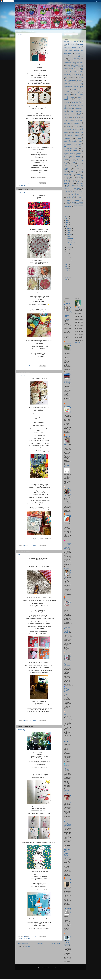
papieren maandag (79, 135)
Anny (25, 183)
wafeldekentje (67, 199)
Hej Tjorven (67, 373)
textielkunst (73, 186)
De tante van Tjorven (67, 304)
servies (78, 165)
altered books (70, 46)
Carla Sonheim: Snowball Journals (66, 690)
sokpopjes (80, 172)
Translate (75, 36)
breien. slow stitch (75, 65)
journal (82, 105)
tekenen (28, 938)
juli (67, 249)
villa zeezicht (67, 908)
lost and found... (79, 120)
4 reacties (34, 936)
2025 (66, 214)
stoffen (77, 177)
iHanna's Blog (67, 542)
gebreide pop (67, 83)
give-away (76, 86)
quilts (76, 148)
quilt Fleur (26, 368)
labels (71, 117)
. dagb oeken (66, 41)
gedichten (75, 83)
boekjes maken (75, 55)
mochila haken (77, 126)
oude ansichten (70, 134)
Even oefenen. (22, 192)
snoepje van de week (74, 171)
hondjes (28, 722)
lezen (76, 117)
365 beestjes (75, 41)
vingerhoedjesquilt (75, 194)
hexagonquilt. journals (78, 94)
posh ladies (67, 143)
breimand (80, 66)
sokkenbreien (73, 172)
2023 (66, 218)
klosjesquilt (73, 113)
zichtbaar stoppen (78, 203)
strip (75, 180)
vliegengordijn (73, 196)
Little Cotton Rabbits (67, 628)
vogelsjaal (81, 196)
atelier (65, 49)
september (69, 234)
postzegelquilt (78, 143)
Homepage (39, 943)
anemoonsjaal (78, 46)
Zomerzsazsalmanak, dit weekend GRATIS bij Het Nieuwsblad (67, 854)
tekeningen (80, 183)
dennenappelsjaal (78, 75)
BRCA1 (70, 59)
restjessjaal (66, 159)
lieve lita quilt (76, 119)
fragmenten (73, 81)
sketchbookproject (77, 169)
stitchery (73, 177)
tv (75, 191)
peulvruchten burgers (77, 137)
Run (71, 160)
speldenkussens (77, 174)
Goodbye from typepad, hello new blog (67, 631)
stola (81, 178)
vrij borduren (70, 197)
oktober (69, 232)
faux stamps (79, 80)
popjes (65, 141)
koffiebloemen (67, 114)
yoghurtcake (80, 202)
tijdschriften (77, 188)
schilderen (72, 163)
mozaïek (75, 128)
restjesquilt (79, 157)
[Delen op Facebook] (44, 183)
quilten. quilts (78, 146)
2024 (66, 216)
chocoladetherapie (67, 71)
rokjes (78, 159)
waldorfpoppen (67, 200)
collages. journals (70, 72)
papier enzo (70, 135)
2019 (66, 226)
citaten (75, 71)
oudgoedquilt (79, 134)
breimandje (66, 68)
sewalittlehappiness (68, 166)
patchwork (68, 137)
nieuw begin (80, 128)
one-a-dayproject (72, 131)
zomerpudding (68, 206)
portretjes (80, 141)
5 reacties (34, 365)
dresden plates (80, 77)
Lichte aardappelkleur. (24, 555)
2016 (66, 268)
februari (69, 260)
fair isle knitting (71, 80)
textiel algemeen (75, 185)
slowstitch (66, 171)
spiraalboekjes (67, 175)
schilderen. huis (68, 165)
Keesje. (71, 110)
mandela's (80, 122)
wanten (77, 200)
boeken (66, 55)
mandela (73, 122)
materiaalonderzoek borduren (70, 125)
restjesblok (73, 157)
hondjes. (79, 99)
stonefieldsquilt (67, 180)
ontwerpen (66, 132)
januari (68, 262)
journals (67, 107)
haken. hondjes (77, 91)
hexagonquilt (67, 94)
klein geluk (70, 111)
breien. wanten (72, 66)
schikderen (66, 163)
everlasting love (74, 78)
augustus (69, 247)
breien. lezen (79, 62)
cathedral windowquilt (77, 69)
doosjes (73, 77)
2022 (66, 220)
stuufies (73, 181)
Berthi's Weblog (66, 822)
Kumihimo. (21, 35)
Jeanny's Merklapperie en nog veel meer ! (67, 792)
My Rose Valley (66, 713)
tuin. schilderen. (69, 191)
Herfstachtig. (21, 730)
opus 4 (71, 132)
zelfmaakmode (69, 203)
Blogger (60, 967)
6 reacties (34, 720)
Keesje (65, 110)
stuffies (65, 181)
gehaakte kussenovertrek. (76, 84)
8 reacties (34, 545)
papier (65, 135)
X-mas (73, 202)
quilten (66, 146)
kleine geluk (79, 111)
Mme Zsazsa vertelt (67, 850)
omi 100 (74, 129)
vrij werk (79, 197)
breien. (65, 60)
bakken (71, 49)
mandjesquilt (67, 123)
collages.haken (79, 72)
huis (73, 101)
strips (80, 180)
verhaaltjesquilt (75, 193)
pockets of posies (68, 140)
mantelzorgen (77, 123)
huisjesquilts (66, 102)
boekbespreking (67, 53)
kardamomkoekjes (78, 108)
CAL (69, 69)
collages (23, 722)
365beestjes (72, 43)
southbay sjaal (67, 174)
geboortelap (79, 81)
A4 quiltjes (73, 44)
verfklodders (67, 193)
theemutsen (79, 186)
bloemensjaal (78, 52)
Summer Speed (67, 743)
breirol (71, 68)
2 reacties (34, 183)
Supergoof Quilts (67, 569)
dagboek (71, 75)
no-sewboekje (68, 129)
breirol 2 (77, 68)
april (68, 255)
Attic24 (66, 741)
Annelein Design (66, 599)
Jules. (74, 107)
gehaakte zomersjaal (68, 86)
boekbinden (78, 53)
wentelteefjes (66, 202)
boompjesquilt (72, 57)
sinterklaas (78, 168)
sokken (82, 171)
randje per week (67, 154)
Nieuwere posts (23, 943)
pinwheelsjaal (67, 138)
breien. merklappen (79, 63)
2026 (66, 212)
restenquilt (66, 157)
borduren (79, 57)
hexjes (77, 96)
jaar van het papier (75, 105)
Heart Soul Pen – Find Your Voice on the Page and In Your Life (67, 546)
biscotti (65, 50)
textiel (68, 185)
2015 (66, 270)
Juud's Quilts (67, 488)
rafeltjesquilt (78, 153)
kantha (65, 108)
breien (76, 59)
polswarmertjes (78, 140)
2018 (66, 264)
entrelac (67, 78)
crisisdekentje (67, 74)
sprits (72, 175)
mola (22, 368)
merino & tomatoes (66, 766)
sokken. (66, 172)
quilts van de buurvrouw (71, 150)
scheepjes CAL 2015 (75, 162)
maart (68, 257)
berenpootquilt (77, 49)
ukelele (80, 191)
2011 (66, 279)
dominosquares (67, 77)
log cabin (72, 120)
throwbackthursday (67, 188)
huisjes (79, 101)
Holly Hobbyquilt (70, 97)
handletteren (66, 92)
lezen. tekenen (68, 119)
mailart (67, 122)
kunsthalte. (66, 117)
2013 (66, 275)
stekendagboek (78, 175)
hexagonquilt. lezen (69, 96)
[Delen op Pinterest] (45, 183)
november (69, 230)
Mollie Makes (68, 128)
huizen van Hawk (76, 102)
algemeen (80, 44)
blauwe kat (76, 50)
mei (68, 253)
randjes (73, 154)
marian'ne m (67, 436)
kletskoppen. (66, 113)
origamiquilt (76, 132)
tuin (77, 190)
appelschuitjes (67, 47)
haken (73, 89)
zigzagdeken (66, 205)
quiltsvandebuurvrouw (68, 153)
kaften (79, 107)
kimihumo (23, 185)
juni (68, 251)
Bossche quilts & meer (67, 405)
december (69, 228)
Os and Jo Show (66, 466)
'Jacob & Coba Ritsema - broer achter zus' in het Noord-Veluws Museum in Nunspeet (67, 312)
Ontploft (79, 131)
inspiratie (67, 105)
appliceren (74, 47)
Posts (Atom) (28, 946)
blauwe (70, 50)
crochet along (77, 74)
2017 (66, 266)
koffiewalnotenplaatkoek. (69, 116)
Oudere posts (56, 943)
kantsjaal (70, 108)
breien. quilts (67, 65)
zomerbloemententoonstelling (77, 205)
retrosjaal (73, 159)
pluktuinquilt (78, 138)
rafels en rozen (34, 8)
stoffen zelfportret (73, 178)
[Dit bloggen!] (41, 183)
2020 (66, 224)
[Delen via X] (42, 183)
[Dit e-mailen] (39, 183)
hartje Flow (77, 92)
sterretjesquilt (66, 177)
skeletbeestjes (67, 169)
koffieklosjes (77, 114)
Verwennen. (21, 375)
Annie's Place (67, 935)
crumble (65, 75)
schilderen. (80, 163)
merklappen (68, 126)
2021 (66, 222)
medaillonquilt (80, 125)
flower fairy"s (66, 81)
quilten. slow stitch (68, 148)
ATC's (80, 47)
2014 (66, 273)
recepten (77, 156)
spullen (70, 883)
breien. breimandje (73, 60)
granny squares (76, 87)
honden (79, 97)
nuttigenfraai (67, 654)
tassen (79, 181)
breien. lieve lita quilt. (68, 63)
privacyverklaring (67, 144)
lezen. (82, 117)
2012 (66, 277)
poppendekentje (72, 141)
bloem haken (70, 52)
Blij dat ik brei (67, 515)
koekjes (80, 113)
